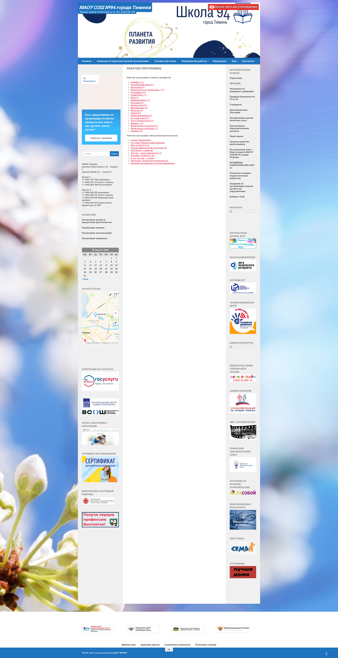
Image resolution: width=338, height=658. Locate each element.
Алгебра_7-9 (137, 82)
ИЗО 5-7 (135, 97)
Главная (86, 61)
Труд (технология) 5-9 (142, 120)
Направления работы (194, 61)
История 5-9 (137, 102)
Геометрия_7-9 (138, 95)
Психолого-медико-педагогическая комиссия (241, 175)
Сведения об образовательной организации (123, 61)
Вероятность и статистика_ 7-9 (147, 89)
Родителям (236, 78)
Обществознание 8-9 (141, 115)
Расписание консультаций (97, 233)
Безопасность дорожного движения (242, 90)
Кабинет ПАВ (237, 196)
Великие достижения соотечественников (153, 163)
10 (85, 265)
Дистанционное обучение (238, 111)
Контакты (248, 61)
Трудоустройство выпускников (239, 143)
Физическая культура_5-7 (144, 128)
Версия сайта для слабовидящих (236, 6)
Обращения (219, 61)
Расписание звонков (93, 227)
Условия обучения (165, 61)
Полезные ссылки (205, 644)
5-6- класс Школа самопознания (148, 142)
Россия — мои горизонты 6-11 (146, 153)
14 (106, 265)
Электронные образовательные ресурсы (239, 128)
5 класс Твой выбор (141, 140)
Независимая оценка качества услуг (241, 119)
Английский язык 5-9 (142, 84)
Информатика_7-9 (140, 100)
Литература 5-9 (139, 105)
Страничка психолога (177, 644)
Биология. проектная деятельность (149, 160)
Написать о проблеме (101, 138)
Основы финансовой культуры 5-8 (149, 147)
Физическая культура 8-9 (144, 125)
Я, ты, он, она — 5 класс (142, 158)
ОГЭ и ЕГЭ (235, 83)
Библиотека (129, 644)
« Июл (85, 279)
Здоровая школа (150, 644)
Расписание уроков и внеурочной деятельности (97, 221)
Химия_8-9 (136, 131)
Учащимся (236, 104)
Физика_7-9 (137, 123)
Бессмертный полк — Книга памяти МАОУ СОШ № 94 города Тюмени (241, 153)
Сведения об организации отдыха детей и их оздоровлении (241, 187)
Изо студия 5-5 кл (140, 145)
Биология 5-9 (137, 87)
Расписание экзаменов (94, 238)
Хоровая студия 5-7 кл (142, 155)
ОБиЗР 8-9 (136, 113)
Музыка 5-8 (137, 110)
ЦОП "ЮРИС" (120, 652)
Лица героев (236, 136)
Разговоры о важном (142, 150)
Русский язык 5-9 (140, 118)
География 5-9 (138, 92)
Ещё (234, 61)
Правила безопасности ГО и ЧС (242, 98)
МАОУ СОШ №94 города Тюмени (115, 7)
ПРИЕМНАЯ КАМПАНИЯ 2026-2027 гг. (242, 165)
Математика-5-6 (139, 107)
